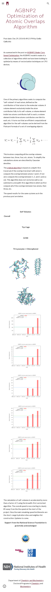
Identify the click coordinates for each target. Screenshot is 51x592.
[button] (3, 3)
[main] (25, 18)
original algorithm (14, 168)
